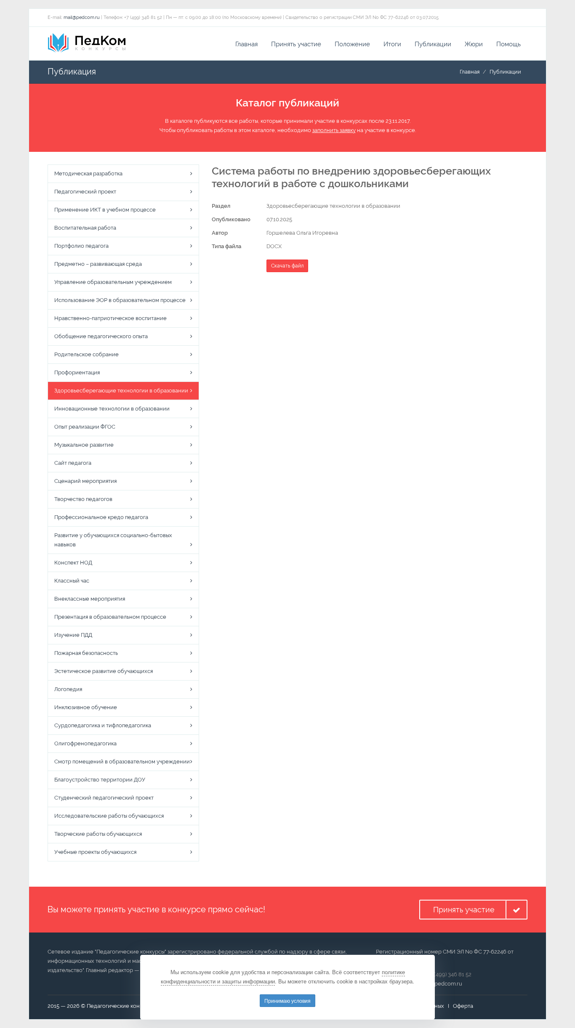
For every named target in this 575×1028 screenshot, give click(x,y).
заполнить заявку (334, 130)
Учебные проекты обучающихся (95, 852)
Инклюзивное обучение (85, 707)
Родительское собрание (86, 354)
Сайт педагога (72, 463)
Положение (352, 44)
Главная (246, 44)
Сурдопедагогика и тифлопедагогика (102, 725)
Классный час (71, 581)
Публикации (433, 44)
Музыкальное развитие (84, 445)
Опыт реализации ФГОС (84, 427)
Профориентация (77, 372)
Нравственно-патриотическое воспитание (110, 318)
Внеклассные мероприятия (89, 599)
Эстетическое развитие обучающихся (103, 671)
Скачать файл (287, 266)
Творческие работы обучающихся (98, 834)
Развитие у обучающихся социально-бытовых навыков (113, 540)
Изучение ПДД (73, 635)
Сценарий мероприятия (85, 481)
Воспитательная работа (85, 228)
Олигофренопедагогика (85, 743)
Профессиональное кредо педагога (101, 517)
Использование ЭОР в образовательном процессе (120, 300)
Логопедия (68, 689)
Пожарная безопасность (86, 653)
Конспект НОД (73, 562)
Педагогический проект (85, 191)
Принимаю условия (287, 1000)
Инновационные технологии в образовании (112, 408)
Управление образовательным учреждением (113, 282)
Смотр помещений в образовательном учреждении (122, 761)
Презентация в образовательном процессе (110, 617)
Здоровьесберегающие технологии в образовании (121, 390)
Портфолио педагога (81, 246)
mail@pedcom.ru (82, 17)
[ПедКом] (86, 43)
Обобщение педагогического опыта (101, 336)
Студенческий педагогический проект (104, 798)
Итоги (392, 44)
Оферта (463, 1006)
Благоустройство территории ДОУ (99, 779)
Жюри (474, 44)
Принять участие (296, 44)
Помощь (508, 44)
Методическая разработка (88, 173)
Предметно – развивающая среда (98, 264)
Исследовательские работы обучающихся (109, 816)
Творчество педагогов (83, 499)
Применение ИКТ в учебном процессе (105, 210)
